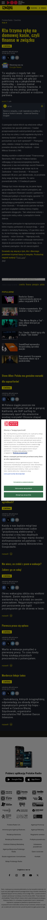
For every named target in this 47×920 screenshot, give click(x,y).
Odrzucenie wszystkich (23, 488)
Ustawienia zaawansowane (23, 482)
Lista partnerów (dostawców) (14, 474)
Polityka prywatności (20, 453)
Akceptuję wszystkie (23, 495)
